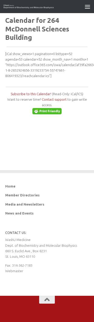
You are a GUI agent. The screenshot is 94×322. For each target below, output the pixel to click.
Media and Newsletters (24, 204)
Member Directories (22, 195)
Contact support (54, 99)
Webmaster (14, 271)
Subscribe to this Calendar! (31, 94)
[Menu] (87, 6)
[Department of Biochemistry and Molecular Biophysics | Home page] (37, 6)
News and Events (19, 213)
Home (10, 186)
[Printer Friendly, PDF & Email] (47, 113)
